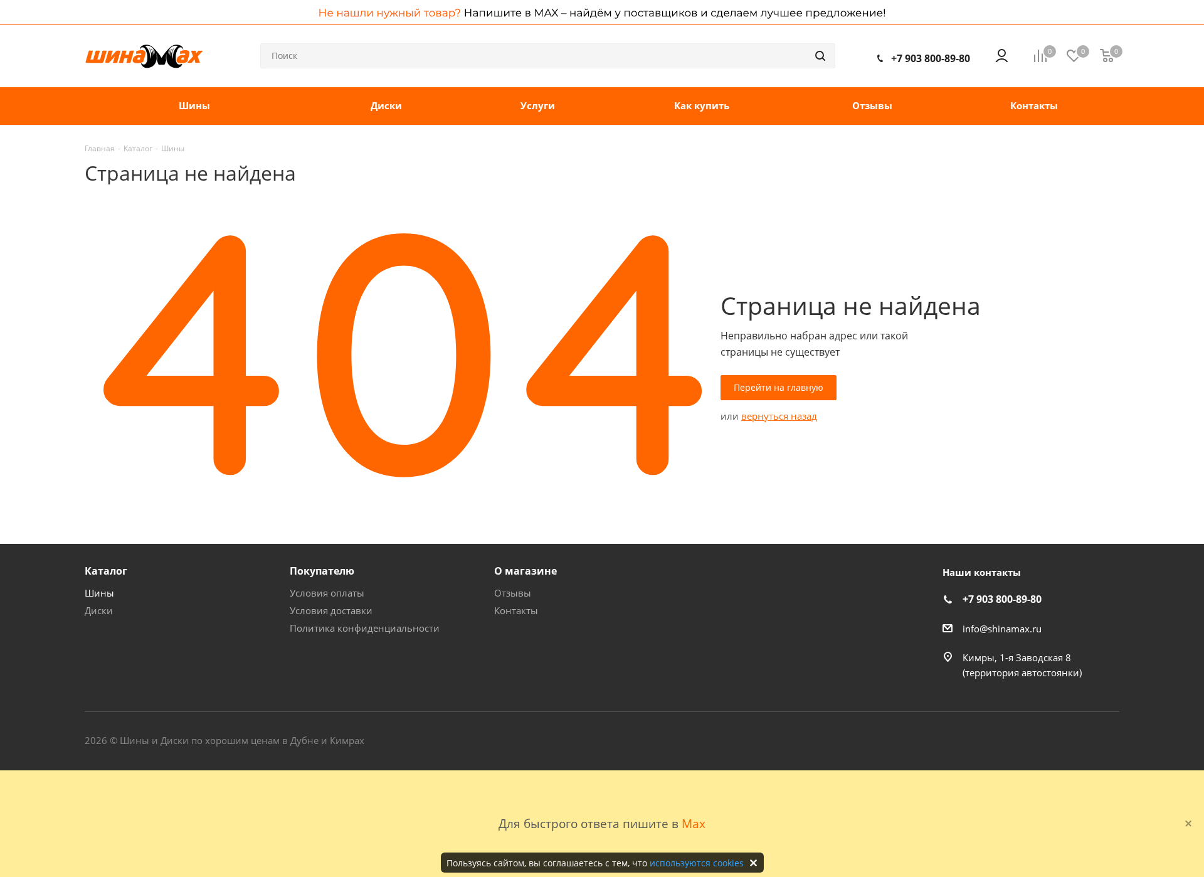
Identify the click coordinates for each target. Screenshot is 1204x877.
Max (693, 823)
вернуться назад (779, 416)
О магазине (525, 571)
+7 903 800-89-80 (930, 58)
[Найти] (820, 55)
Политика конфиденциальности (365, 628)
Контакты (516, 610)
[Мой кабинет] (1001, 55)
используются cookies (697, 863)
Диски (99, 610)
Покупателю (322, 571)
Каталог (106, 571)
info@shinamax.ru (1002, 628)
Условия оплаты (327, 593)
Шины (99, 593)
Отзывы (512, 593)
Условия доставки (331, 610)
